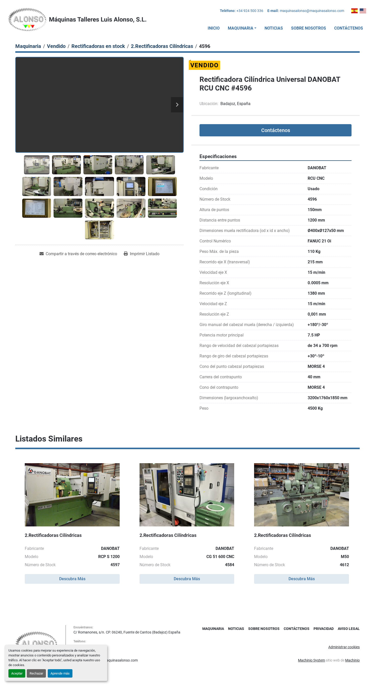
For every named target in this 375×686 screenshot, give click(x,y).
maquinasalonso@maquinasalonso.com (312, 11)
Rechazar (36, 673)
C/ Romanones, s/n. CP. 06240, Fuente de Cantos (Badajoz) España (126, 632)
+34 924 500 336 (249, 11)
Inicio (214, 28)
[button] (242, 28)
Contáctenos (348, 28)
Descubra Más (72, 578)
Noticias (274, 28)
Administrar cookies (344, 647)
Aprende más (60, 673)
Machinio (352, 660)
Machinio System (311, 660)
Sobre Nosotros (308, 28)
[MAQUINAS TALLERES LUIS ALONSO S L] (36, 644)
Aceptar (16, 673)
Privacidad (324, 629)
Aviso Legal (349, 629)
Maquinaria (240, 28)
